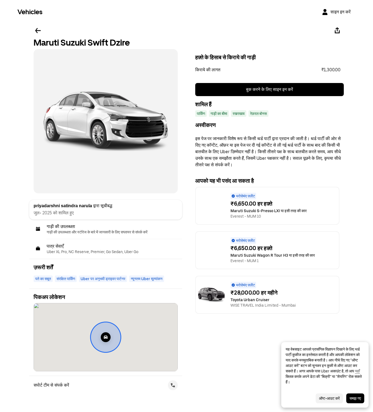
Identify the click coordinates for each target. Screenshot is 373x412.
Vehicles (29, 12)
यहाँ (357, 371)
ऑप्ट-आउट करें (329, 398)
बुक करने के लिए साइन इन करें (269, 89)
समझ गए (355, 398)
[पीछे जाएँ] (38, 30)
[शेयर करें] (337, 30)
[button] (269, 69)
